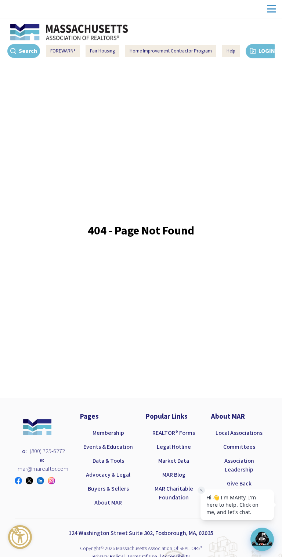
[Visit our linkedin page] (42, 480)
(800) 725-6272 (47, 451)
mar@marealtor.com (43, 469)
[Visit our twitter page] (31, 480)
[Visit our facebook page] (20, 480)
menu (271, 9)
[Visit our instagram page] (53, 480)
